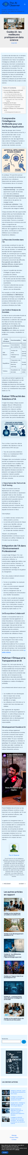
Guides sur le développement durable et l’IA (13, 934)
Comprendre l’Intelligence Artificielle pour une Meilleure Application (13, 91)
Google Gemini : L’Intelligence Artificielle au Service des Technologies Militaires (18, 1104)
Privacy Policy (14, 1137)
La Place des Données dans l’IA (13, 94)
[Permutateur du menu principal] (24, 4)
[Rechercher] (24, 1042)
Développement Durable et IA (13, 112)
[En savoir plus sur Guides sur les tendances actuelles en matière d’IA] (14, 904)
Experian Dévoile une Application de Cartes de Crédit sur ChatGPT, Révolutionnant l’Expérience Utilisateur (17, 1112)
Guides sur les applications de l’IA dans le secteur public (14, 1019)
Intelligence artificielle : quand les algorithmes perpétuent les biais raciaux (18, 1092)
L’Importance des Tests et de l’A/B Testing (14, 100)
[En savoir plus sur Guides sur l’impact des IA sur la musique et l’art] (14, 967)
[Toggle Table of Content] (22, 88)
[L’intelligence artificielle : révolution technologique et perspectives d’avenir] (6, 1098)
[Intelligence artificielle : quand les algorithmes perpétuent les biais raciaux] (6, 1092)
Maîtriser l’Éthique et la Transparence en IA (14, 109)
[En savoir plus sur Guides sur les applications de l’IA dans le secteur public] (14, 1009)
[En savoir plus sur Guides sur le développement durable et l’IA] (14, 925)
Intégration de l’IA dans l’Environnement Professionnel (12, 103)
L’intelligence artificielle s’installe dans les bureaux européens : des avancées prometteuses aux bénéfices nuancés (18, 1120)
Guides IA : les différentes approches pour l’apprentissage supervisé (12, 955)
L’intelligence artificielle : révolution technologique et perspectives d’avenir (17, 1098)
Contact (14, 1139)
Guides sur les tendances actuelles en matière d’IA (12, 914)
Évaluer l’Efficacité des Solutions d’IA (14, 97)
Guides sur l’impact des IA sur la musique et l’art (13, 976)
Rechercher (5, 1038)
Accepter (5, 1152)
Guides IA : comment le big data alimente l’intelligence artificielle (13, 998)
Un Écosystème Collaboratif (13, 106)
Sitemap (14, 1135)
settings (17, 1149)
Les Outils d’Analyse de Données (14, 95)
